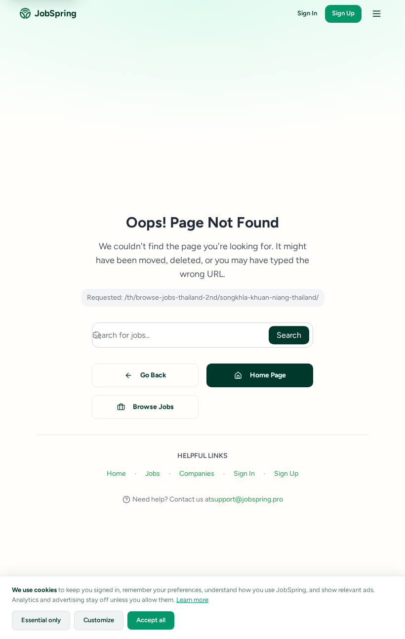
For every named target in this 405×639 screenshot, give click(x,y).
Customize (98, 620)
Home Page (268, 375)
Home (116, 473)
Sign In (307, 13)
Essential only (41, 620)
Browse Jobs (153, 407)
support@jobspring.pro (247, 499)
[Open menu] (376, 14)
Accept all (150, 620)
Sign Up (343, 13)
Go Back (153, 375)
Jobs (152, 473)
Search (289, 335)
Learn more (192, 599)
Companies (196, 473)
